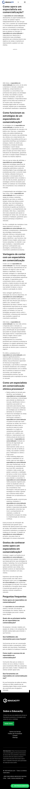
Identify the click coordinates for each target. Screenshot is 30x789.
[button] (19, 2)
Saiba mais (9, 723)
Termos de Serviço (15, 731)
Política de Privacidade (15, 733)
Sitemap (15, 737)
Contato (15, 735)
